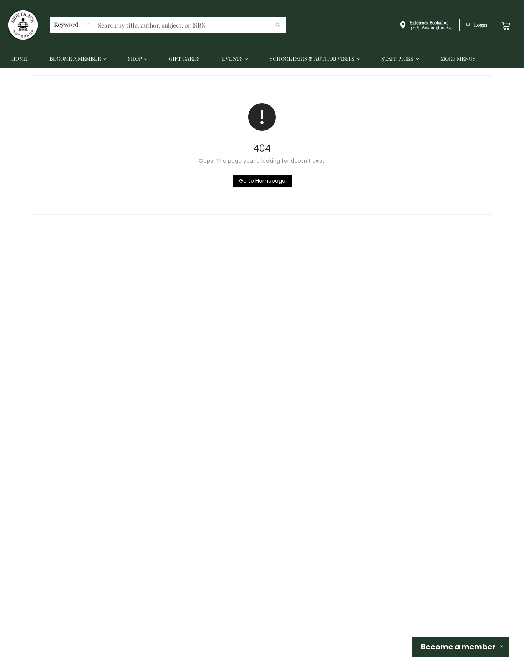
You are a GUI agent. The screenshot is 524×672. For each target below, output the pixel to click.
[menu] (262, 59)
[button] (426, 26)
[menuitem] (19, 59)
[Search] (278, 25)
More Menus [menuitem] (458, 58)
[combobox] (72, 24)
